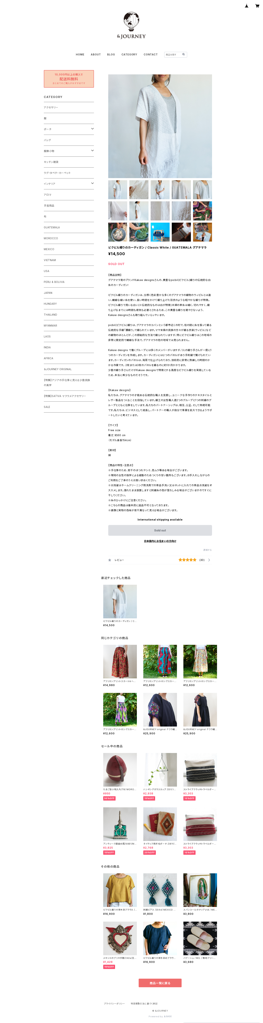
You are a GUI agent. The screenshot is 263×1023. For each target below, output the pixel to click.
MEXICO (49, 249)
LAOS (47, 336)
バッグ (47, 140)
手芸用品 (49, 205)
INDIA (47, 347)
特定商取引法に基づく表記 (144, 1003)
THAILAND (50, 314)
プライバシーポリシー (114, 1003)
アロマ (47, 194)
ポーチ (47, 129)
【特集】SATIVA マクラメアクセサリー (65, 396)
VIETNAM (50, 260)
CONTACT (151, 54)
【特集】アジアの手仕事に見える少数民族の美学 (67, 383)
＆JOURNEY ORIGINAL (58, 369)
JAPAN (48, 292)
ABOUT (96, 54)
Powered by (156, 1016)
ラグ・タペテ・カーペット (57, 172)
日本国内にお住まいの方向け (160, 541)
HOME (80, 54)
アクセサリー (51, 107)
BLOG (111, 54)
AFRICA (48, 358)
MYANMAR (50, 325)
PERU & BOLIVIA (54, 281)
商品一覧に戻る (160, 983)
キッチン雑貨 (51, 161)
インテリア (49, 183)
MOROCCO (51, 238)
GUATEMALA (52, 227)
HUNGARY (50, 303)
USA (46, 271)
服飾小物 (49, 151)
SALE (47, 406)
